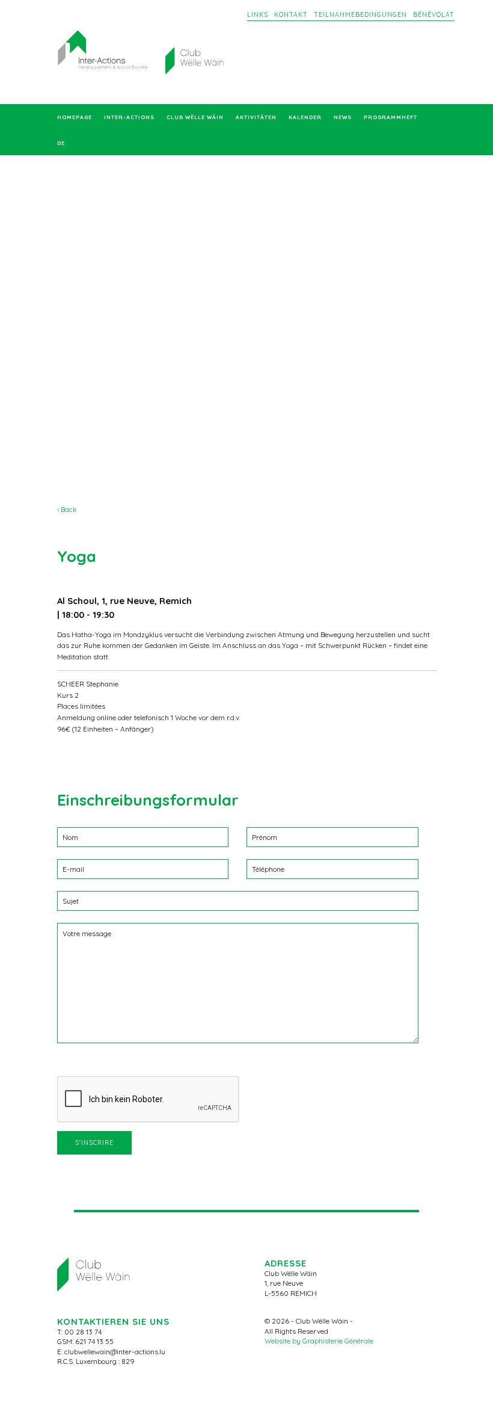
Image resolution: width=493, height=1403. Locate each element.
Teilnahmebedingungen (360, 15)
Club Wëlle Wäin (195, 117)
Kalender (305, 117)
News (343, 117)
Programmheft (390, 117)
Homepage (74, 117)
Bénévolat (434, 15)
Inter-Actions (129, 117)
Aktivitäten (256, 117)
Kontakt (291, 15)
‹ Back (66, 509)
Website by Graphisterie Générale (319, 1340)
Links (257, 15)
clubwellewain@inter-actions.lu (114, 1351)
